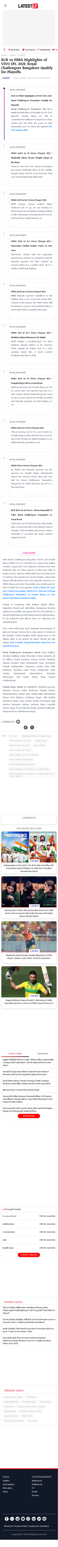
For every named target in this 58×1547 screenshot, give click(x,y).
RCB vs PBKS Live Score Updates (24, 755)
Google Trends (13, 1209)
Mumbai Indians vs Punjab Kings (36, 736)
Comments (8, 721)
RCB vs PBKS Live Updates (21, 760)
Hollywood (37, 1484)
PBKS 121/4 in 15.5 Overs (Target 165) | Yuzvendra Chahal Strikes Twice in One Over (31, 246)
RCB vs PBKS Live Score (20, 750)
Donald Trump (29, 1402)
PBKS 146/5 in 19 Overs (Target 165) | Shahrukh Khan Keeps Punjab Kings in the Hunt (31, 158)
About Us (8, 1526)
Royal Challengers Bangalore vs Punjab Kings (30, 769)
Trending (44, 50)
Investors (44, 1526)
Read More (29, 1116)
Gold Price (9, 1406)
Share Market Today (13, 1397)
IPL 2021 (13, 736)
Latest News (15, 1053)
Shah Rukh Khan (11, 1402)
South (34, 1491)
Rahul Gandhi (10, 1411)
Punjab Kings (41, 741)
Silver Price (27, 1416)
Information (8, 1484)
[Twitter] (12, 1519)
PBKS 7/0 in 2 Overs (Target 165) (26, 465)
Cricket (6, 78)
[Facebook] (7, 1519)
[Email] (44, 1519)
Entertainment (42, 1477)
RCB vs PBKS (39, 745)
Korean (35, 1495)
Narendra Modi (11, 1416)
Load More (29, 553)
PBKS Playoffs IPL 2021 (20, 741)
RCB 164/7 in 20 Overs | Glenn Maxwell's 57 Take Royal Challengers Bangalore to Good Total (31, 515)
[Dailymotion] (17, 1519)
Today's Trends (28, 1255)
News (5, 1491)
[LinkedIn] (34, 1519)
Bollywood (37, 1481)
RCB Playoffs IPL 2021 (19, 745)
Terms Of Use (20, 1526)
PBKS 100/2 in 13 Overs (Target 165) (28, 291)
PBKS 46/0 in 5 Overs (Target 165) (27, 428)
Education (7, 1488)
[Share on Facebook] (26, 727)
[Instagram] (28, 1519)
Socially (29, 50)
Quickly (15, 50)
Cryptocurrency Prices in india (31, 1406)
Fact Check (31, 1397)
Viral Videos (45, 1402)
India (6, 1477)
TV (33, 1488)
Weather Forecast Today (30, 1411)
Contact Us (33, 1526)
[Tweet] (32, 727)
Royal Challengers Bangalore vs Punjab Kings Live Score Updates (32, 775)
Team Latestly (19, 78)
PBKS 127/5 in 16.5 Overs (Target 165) (28, 200)
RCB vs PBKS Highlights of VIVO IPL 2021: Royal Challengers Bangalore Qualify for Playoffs (31, 100)
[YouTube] (23, 1519)
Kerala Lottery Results (14, 1421)
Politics (6, 1481)
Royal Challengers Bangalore (22, 764)
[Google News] (39, 1519)
